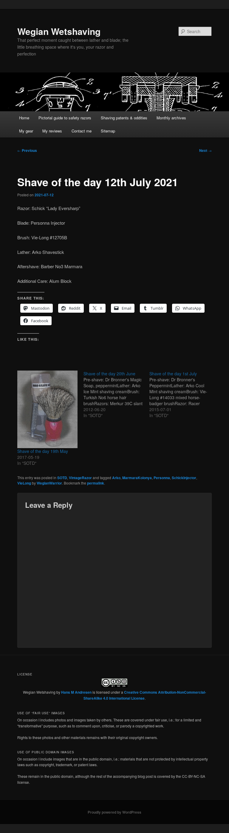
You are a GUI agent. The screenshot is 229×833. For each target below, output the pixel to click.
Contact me (82, 131)
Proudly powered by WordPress (114, 812)
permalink (95, 483)
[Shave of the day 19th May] (47, 409)
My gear (26, 131)
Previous (27, 150)
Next (205, 150)
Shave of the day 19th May (42, 451)
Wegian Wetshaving (58, 31)
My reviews (52, 131)
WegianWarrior (49, 483)
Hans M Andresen (76, 692)
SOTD (62, 477)
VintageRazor (80, 477)
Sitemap (108, 131)
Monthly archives (171, 118)
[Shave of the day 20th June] (116, 394)
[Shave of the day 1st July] (182, 394)
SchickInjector (184, 477)
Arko (116, 477)
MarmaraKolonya (137, 477)
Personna (162, 477)
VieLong (24, 483)
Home (24, 118)
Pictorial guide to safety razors (64, 118)
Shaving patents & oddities (124, 118)
